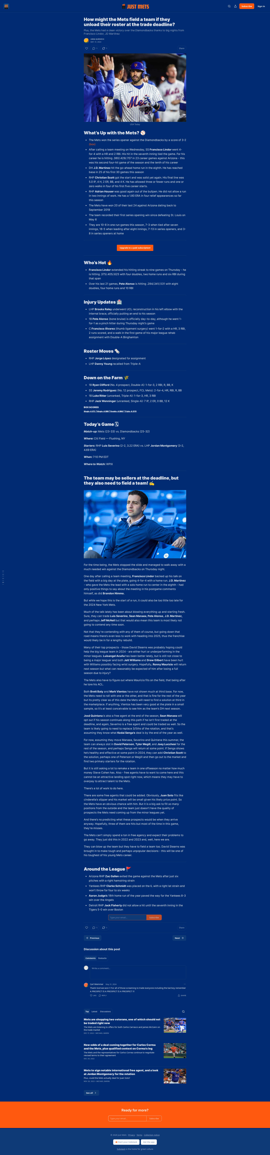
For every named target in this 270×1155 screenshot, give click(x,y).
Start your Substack (127, 1142)
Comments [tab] (90, 958)
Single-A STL (89, 411)
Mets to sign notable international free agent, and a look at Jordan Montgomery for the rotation (121, 1072)
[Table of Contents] (3, 577)
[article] (135, 1028)
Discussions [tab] (105, 1011)
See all (89, 1092)
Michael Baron (102, 1033)
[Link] (80, 132)
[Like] (86, 48)
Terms (139, 1135)
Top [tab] (87, 1011)
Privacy (131, 1135)
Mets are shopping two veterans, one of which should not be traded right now (122, 1021)
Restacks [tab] (102, 958)
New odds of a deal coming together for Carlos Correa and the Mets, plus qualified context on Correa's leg (120, 1046)
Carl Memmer (96, 984)
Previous (94, 938)
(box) (92, 144)
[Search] (229, 6)
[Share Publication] (235, 6)
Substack (121, 1149)
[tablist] (96, 958)
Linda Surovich (97, 39)
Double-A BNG (116, 411)
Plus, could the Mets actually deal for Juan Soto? (107, 1078)
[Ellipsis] (185, 984)
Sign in (261, 6)
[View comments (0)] (111, 1062)
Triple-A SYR (130, 411)
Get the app (149, 1142)
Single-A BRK (103, 411)
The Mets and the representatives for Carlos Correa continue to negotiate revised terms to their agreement (119, 1054)
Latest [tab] (94, 1011)
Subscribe (247, 6)
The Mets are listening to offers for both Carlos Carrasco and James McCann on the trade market (122, 1028)
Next (177, 938)
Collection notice (152, 1135)
